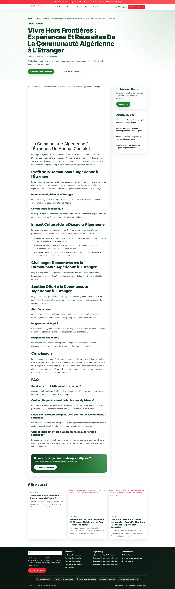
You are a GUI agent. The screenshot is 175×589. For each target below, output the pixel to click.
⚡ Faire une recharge (37, 570)
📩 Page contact (127, 561)
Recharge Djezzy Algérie (73, 564)
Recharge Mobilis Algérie (73, 561)
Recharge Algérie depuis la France (105, 558)
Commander (123, 104)
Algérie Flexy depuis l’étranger (103, 555)
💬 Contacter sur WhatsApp (68, 71)
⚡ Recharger (59, 7)
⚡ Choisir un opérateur (45, 467)
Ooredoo (70, 7)
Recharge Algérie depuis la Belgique (105, 561)
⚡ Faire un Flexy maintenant (41, 71)
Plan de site (131, 585)
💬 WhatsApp (120, 7)
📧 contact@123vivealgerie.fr (132, 558)
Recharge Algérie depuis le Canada (105, 564)
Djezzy (87, 7)
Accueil (30, 18)
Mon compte (69, 567)
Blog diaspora (98, 7)
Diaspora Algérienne (42, 18)
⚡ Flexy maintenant (137, 7)
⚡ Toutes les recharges (73, 555)
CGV (125, 585)
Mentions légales (142, 585)
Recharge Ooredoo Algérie (74, 558)
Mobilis (79, 7)
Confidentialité (118, 585)
